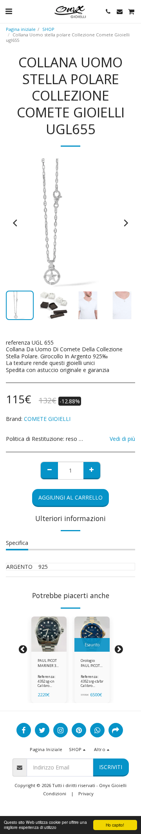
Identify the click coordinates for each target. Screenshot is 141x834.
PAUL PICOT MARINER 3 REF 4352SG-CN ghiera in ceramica (48, 663)
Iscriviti (110, 767)
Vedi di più (122, 438)
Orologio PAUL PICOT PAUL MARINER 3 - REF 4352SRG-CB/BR (92, 663)
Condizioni (54, 793)
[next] (125, 223)
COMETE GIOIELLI (47, 418)
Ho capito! (115, 825)
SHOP (48, 29)
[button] (8, 11)
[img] (49, 634)
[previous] (16, 223)
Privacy (86, 793)
